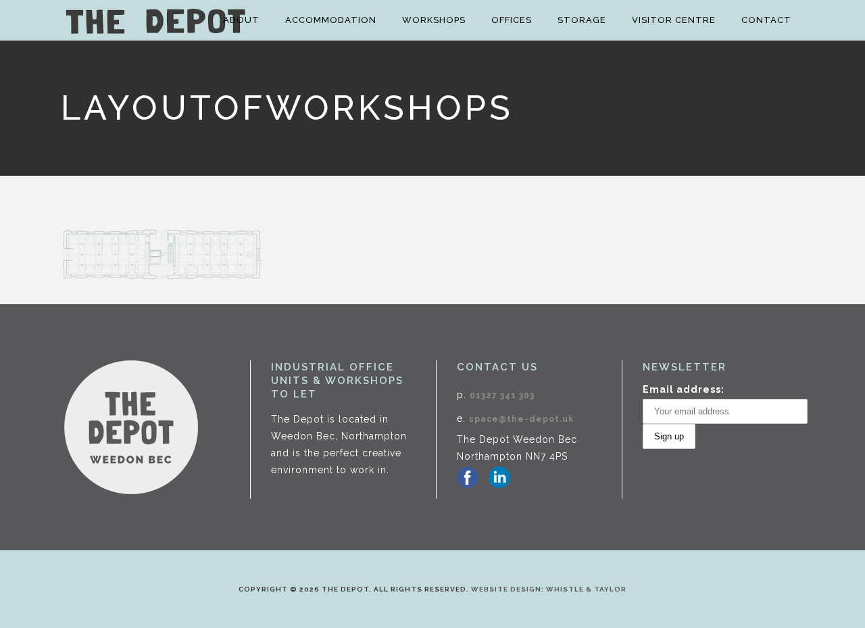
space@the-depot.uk (521, 419)
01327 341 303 (502, 395)
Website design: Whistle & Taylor (548, 589)
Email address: (683, 389)
